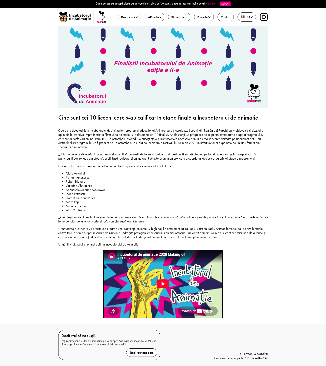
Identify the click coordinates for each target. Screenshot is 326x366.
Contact (226, 17)
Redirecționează (141, 352)
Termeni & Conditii (255, 354)
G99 (265, 358)
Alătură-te (154, 17)
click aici (211, 3)
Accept (225, 4)
